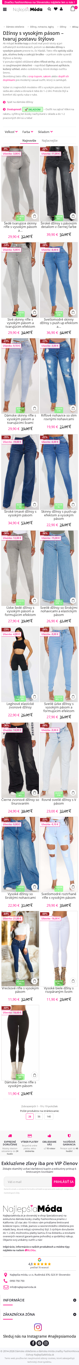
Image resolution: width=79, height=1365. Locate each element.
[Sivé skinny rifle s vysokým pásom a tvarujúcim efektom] (20, 280)
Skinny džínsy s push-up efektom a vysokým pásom (58, 515)
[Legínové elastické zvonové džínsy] (20, 664)
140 (49, 1116)
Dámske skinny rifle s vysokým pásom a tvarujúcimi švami (20, 419)
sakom (47, 76)
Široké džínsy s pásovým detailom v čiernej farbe (59, 225)
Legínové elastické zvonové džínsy (20, 706)
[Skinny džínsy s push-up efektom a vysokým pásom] (58, 472)
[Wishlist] (56, 9)
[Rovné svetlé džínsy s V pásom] (58, 760)
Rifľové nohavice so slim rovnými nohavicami (59, 417)
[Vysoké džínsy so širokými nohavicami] (20, 854)
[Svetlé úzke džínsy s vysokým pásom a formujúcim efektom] (58, 664)
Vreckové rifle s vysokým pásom (20, 990)
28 (29, 1116)
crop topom (35, 76)
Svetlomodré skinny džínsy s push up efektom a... (59, 323)
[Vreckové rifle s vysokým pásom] (20, 948)
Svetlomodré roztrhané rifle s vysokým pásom (58, 896)
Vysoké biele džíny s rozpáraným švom (59, 990)
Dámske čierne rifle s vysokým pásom (20, 1084)
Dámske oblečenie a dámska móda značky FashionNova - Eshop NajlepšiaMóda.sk (47, 1352)
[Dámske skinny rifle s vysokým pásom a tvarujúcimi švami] (20, 375)
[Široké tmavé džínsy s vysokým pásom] (20, 472)
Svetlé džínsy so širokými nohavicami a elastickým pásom (58, 611)
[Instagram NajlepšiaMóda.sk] (46, 1343)
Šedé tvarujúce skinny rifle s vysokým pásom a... (20, 227)
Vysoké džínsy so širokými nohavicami (20, 896)
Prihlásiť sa (64, 1182)
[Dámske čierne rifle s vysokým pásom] (20, 1042)
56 (39, 1116)
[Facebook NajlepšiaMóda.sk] (33, 1343)
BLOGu (31, 1250)
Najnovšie (29, 140)
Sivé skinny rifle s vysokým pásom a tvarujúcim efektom (20, 323)
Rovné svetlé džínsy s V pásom (59, 802)
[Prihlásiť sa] (62, 9)
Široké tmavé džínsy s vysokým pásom (20, 513)
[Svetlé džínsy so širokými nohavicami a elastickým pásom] (58, 568)
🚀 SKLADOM (32, 109)
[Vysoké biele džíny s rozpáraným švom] (58, 948)
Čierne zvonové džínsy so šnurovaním (20, 802)
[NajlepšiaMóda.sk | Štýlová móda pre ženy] (28, 10)
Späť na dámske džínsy (20, 102)
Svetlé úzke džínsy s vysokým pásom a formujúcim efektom (58, 707)
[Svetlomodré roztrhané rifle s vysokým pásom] (58, 854)
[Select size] (34, 216)
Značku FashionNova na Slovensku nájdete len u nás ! (39, 2)
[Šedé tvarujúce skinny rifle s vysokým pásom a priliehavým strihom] (20, 183)
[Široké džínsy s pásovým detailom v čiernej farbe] (58, 183)
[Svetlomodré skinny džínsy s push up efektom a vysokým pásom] (58, 280)
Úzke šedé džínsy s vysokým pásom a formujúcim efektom (20, 611)
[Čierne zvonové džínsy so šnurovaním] (20, 760)
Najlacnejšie (50, 140)
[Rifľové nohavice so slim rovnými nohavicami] (58, 375)
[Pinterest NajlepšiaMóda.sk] (39, 1343)
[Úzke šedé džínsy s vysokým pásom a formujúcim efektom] (20, 568)
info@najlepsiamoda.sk (23, 1287)
